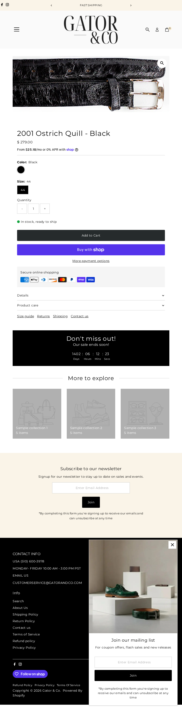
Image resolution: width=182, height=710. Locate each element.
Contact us (80, 316)
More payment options (90, 261)
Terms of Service (26, 634)
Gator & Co (51, 691)
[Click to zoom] (162, 63)
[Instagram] (7, 5)
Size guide (25, 316)
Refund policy (24, 641)
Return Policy (24, 621)
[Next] (131, 5)
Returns (43, 316)
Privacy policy (45, 685)
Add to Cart (91, 235)
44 (23, 190)
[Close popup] (172, 545)
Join (91, 502)
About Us (20, 608)
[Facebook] (2, 5)
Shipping (60, 316)
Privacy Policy (24, 648)
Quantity (24, 200)
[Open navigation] (17, 29)
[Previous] (51, 5)
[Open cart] (167, 30)
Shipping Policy (25, 614)
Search (18, 601)
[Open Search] (148, 30)
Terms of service (68, 685)
